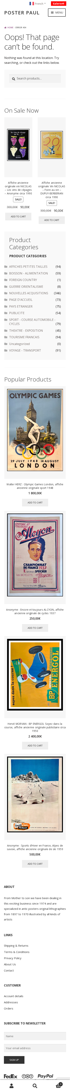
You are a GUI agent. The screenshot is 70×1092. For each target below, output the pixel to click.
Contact (9, 970)
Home (10, 27)
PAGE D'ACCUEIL (20, 300)
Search (35, 1086)
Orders (8, 1008)
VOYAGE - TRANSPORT (25, 350)
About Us (10, 964)
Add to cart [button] (18, 216)
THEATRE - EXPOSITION (26, 331)
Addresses (11, 1002)
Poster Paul (22, 12)
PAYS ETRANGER (20, 306)
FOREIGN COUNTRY (23, 280)
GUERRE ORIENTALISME (26, 287)
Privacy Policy (12, 958)
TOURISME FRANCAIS (24, 337)
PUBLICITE (16, 313)
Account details (13, 996)
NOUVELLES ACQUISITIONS (28, 293)
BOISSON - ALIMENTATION (28, 273)
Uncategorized (19, 344)
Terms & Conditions (16, 952)
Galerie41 (58, 3)
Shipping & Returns (16, 945)
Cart (54, 1082)
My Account (11, 1086)
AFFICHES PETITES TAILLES (28, 267)
